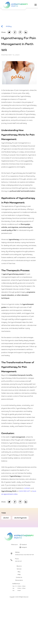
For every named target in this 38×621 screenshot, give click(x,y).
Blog (19, 571)
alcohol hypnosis (20, 518)
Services (19, 569)
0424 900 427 (24, 491)
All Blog (8, 26)
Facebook (24, 544)
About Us (19, 566)
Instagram (24, 547)
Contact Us (19, 577)
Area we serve (19, 580)
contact (27, 488)
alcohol (6, 518)
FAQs (19, 574)
